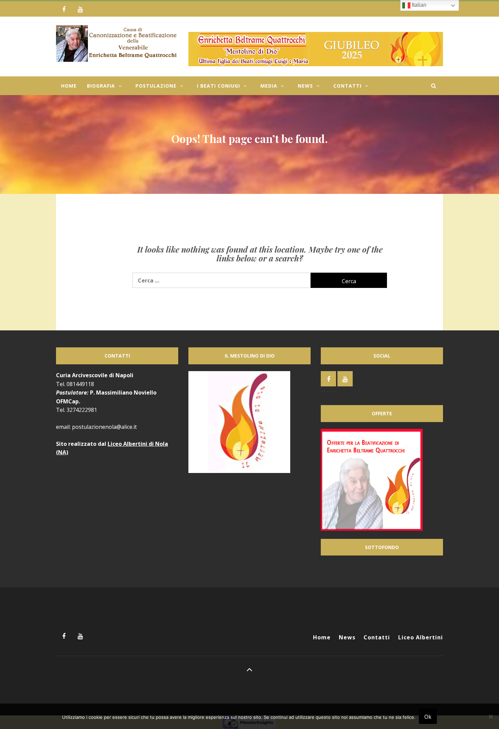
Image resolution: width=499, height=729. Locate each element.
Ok (427, 717)
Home (69, 86)
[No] (490, 720)
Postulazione (156, 86)
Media (268, 86)
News (305, 86)
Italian (418, 5)
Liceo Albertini (420, 637)
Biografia (101, 86)
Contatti (347, 86)
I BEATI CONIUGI (218, 86)
